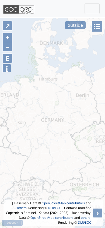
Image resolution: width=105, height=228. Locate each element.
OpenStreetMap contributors (63, 203)
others (22, 208)
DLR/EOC (54, 208)
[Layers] (97, 26)
